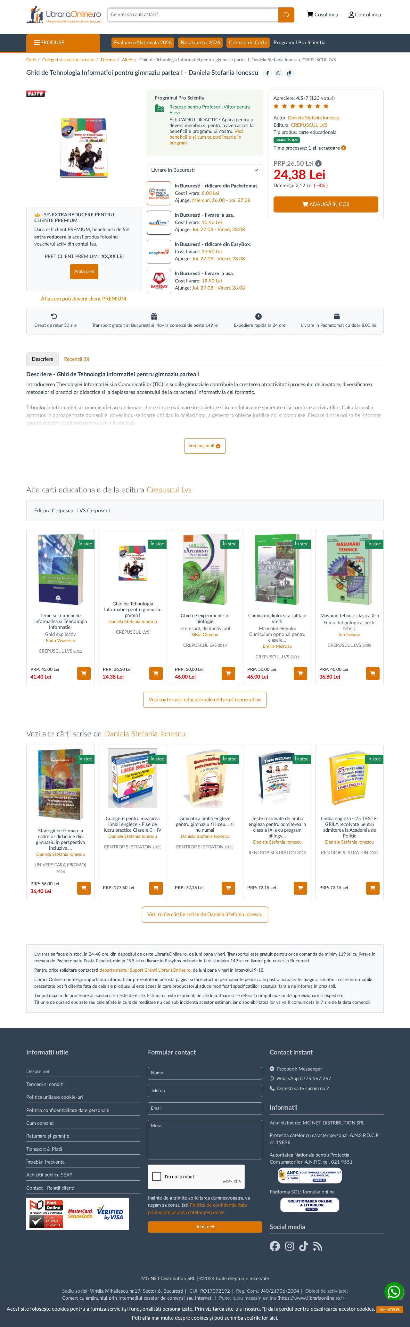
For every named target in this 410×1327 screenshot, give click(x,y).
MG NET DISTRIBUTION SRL (334, 1123)
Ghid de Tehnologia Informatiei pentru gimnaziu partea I (132, 610)
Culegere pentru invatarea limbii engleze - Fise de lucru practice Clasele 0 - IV (132, 824)
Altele (127, 60)
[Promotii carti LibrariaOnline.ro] (289, 1246)
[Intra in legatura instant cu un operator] (394, 1291)
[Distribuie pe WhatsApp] (278, 73)
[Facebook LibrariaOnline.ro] (275, 1246)
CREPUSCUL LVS (309, 125)
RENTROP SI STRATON (128, 847)
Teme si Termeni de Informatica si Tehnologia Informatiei (60, 621)
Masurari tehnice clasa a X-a (349, 615)
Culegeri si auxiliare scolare (68, 60)
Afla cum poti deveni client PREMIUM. (84, 298)
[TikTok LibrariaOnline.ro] (303, 1246)
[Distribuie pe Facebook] (267, 73)
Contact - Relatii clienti (50, 1188)
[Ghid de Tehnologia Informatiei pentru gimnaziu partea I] (133, 563)
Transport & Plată (44, 1149)
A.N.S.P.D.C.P (364, 1135)
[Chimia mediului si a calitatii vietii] (277, 569)
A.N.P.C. (313, 1162)
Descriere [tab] (42, 359)
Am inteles (390, 1309)
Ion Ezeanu (349, 635)
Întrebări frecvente (45, 1162)
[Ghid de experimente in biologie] (205, 569)
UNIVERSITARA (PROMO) (60, 865)
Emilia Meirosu (277, 646)
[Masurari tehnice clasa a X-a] (349, 569)
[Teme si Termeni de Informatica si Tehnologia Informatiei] (60, 569)
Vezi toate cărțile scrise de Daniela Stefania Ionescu (205, 914)
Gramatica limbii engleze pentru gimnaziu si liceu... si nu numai (205, 824)
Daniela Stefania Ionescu (224, 73)
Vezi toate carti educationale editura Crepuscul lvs (205, 699)
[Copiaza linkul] (289, 73)
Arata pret (84, 271)
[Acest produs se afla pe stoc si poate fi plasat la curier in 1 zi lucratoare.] (343, 148)
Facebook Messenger (299, 1069)
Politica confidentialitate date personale (67, 1110)
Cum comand (39, 1123)
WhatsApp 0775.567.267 (303, 1078)
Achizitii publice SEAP (49, 1175)
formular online (319, 1192)
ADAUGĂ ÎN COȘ (329, 204)
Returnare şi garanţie (47, 1136)
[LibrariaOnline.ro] (64, 15)
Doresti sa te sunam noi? (303, 1088)
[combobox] (192, 14)
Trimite (203, 1227)
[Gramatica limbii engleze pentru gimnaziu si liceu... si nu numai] (205, 778)
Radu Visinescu (60, 640)
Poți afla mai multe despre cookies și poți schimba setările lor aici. (205, 1318)
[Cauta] (286, 14)
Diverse (108, 60)
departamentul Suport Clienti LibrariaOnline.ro (145, 970)
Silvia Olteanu (205, 635)
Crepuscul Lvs (169, 490)
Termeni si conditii (45, 1084)
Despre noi (37, 1071)
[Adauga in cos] (84, 673)
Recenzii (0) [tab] (76, 359)
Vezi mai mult (201, 446)
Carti (31, 60)
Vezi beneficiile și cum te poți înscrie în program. (206, 137)
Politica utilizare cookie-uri (54, 1097)
